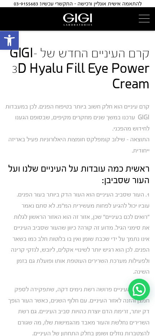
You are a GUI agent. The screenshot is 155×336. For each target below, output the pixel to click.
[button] (9, 40)
